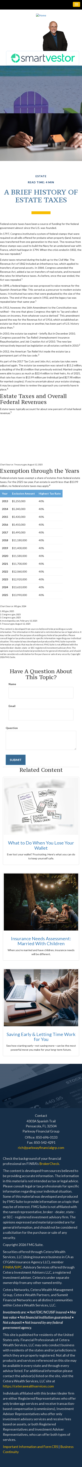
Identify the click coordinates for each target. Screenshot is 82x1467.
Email (12, 706)
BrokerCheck (49, 1163)
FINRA (8, 1267)
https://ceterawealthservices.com (28, 1386)
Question (12, 727)
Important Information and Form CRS (30, 1446)
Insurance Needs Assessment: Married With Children (41, 941)
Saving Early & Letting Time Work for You (41, 1036)
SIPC (18, 1267)
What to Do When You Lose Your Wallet (41, 845)
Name (12, 684)
